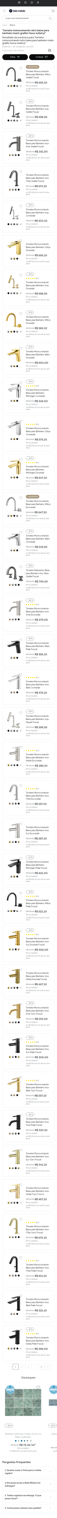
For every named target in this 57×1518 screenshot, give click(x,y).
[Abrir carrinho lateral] (53, 11)
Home (4, 25)
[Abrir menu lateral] (4, 11)
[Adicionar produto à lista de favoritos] (21, 68)
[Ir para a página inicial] (17, 10)
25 (41, 1366)
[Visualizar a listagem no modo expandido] (53, 50)
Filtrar (12, 57)
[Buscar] (50, 18)
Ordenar (39, 57)
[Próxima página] (48, 1367)
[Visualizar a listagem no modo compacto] (49, 50)
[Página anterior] (9, 1367)
